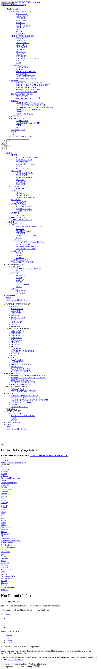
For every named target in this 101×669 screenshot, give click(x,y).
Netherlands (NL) (8, 538)
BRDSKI (14, 155)
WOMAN (15, 213)
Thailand (4, 583)
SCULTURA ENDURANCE (27, 58)
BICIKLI (9, 153)
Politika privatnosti (15, 659)
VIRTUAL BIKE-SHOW (26, 78)
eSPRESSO (20, 23)
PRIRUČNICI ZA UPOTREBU (28, 109)
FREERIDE (20, 233)
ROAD (19, 253)
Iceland (4, 507)
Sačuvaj (36, 667)
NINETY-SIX (21, 47)
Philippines (5, 552)
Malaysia (4, 529)
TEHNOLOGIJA (18, 80)
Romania (4, 558)
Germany (4, 503)
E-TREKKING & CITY (20, 240)
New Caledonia (7, 543)
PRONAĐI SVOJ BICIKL (21, 220)
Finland (4, 498)
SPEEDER (20, 188)
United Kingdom (7, 587)
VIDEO (19, 127)
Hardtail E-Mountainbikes (26, 235)
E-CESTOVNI (17, 251)
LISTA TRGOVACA (24, 114)
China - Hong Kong (9, 483)
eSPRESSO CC (22, 27)
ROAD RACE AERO (24, 173)
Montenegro (5, 534)
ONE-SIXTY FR (22, 43)
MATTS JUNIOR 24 (24, 209)
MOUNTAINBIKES (24, 206)
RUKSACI (20, 275)
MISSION (20, 60)
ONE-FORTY (21, 45)
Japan (3, 518)
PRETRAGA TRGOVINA (22, 136)
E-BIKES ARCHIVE (19, 260)
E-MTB (14, 224)
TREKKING (16, 200)
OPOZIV (19, 112)
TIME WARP (21, 184)
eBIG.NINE (20, 18)
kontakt (9, 636)
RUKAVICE (21, 291)
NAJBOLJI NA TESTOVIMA (28, 123)
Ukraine (4, 585)
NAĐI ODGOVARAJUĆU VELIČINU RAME (35, 107)
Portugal (4, 556)
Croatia (4, 487)
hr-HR (8, 424)
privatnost (10, 640)
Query (3, 141)
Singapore (5, 563)
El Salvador (5, 494)
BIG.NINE (20, 49)
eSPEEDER (20, 34)
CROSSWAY (21, 202)
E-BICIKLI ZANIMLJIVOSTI (23, 11)
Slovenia (4, 567)
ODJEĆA (15, 289)
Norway (4, 549)
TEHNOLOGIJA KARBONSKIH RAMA (33, 83)
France (3, 500)
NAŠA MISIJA (22, 67)
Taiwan (4, 581)
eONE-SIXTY (21, 14)
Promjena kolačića (19, 664)
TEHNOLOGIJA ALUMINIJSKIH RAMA (33, 85)
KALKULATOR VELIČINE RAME (30, 105)
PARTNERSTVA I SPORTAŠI (28, 98)
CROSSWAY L (22, 215)
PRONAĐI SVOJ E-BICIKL (22, 262)
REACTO (20, 54)
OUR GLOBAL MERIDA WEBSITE (49, 455)
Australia (4, 471)
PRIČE (18, 125)
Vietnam (4, 590)
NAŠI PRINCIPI (22, 69)
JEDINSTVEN (22, 121)
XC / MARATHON (24, 162)
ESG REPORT (22, 74)
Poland (3, 554)
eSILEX (19, 31)
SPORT (19, 237)
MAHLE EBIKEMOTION (26, 92)
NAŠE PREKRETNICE (25, 76)
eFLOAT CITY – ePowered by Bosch (31, 242)
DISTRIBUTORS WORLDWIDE (29, 103)
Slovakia (4, 565)
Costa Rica (5, 485)
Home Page (5, 614)
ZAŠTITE (20, 271)
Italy (2, 516)
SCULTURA (21, 56)
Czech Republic (7, 489)
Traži (4, 143)
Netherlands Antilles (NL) (11, 540)
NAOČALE (20, 293)
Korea (3, 520)
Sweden (4, 574)
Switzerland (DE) (8, 576)
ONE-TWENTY (22, 38)
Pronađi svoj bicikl (18, 130)
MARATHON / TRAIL (25, 164)
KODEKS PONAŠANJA (26, 72)
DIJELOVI (15, 266)
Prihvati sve (6, 664)
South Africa (6, 569)
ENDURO (20, 229)
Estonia (4, 496)
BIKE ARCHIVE (18, 217)
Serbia (3, 561)
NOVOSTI (10, 295)
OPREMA (15, 273)
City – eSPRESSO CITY (26, 249)
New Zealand (6, 545)
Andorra (4, 467)
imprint (8, 638)
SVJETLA (20, 280)
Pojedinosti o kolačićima (37, 664)
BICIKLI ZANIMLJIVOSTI (22, 36)
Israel (3, 514)
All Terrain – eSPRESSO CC (27, 246)
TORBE (19, 278)
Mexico (4, 532)
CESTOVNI (16, 171)
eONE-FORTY (22, 16)
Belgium (4, 476)
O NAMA (15, 65)
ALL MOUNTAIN (23, 231)
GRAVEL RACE (23, 195)
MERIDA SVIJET (18, 118)
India (3, 509)
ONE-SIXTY (21, 40)
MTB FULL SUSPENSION (27, 157)
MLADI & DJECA (18, 204)
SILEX (18, 63)
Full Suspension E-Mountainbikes (29, 226)
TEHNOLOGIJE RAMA (26, 87)
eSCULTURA (21, 29)
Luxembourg (6, 527)
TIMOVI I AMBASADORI (22, 94)
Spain (3, 572)
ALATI (19, 287)
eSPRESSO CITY (23, 25)
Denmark (4, 491)
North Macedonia (8, 547)
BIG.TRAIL (21, 52)
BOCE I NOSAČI (23, 284)
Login (13, 134)
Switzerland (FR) (7, 578)
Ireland (3, 512)
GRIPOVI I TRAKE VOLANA (28, 269)
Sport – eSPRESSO (23, 244)
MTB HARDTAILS (24, 159)
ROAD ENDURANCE (25, 177)
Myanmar (4, 536)
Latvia (3, 523)
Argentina (5, 469)
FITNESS (15, 186)
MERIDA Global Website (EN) (13, 462)
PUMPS (19, 282)
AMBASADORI (22, 96)
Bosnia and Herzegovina (10, 478)
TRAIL (19, 166)
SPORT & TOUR (23, 168)
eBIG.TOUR (21, 20)
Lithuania (4, 525)
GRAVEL (15, 191)
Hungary (4, 505)
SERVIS (14, 101)
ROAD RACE (21, 175)
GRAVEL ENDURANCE (26, 197)
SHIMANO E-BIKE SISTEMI (28, 89)
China (3, 480)
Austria (4, 474)
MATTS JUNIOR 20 (24, 211)
